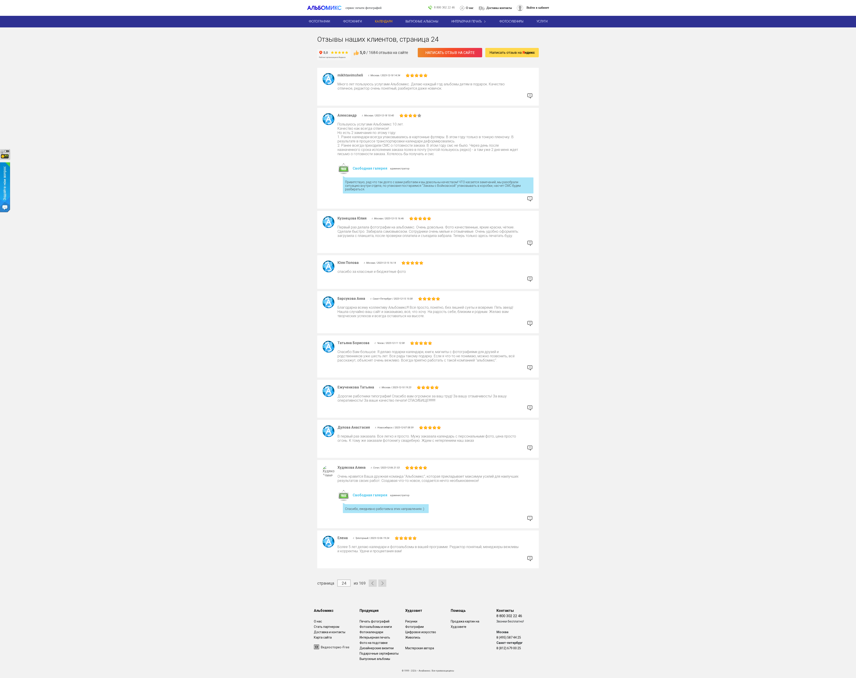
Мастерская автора (419, 648)
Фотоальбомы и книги (376, 627)
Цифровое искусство (420, 632)
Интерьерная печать (375, 637)
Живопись (412, 637)
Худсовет (413, 610)
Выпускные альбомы (375, 659)
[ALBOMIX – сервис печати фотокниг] (326, 8)
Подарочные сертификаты (379, 653)
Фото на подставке (374, 643)
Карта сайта (323, 637)
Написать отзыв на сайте (450, 53)
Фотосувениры (511, 21)
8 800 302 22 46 (444, 7)
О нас (469, 8)
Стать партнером (326, 627)
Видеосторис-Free (335, 647)
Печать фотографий (374, 621)
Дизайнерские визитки (377, 648)
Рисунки (411, 621)
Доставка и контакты (329, 632)
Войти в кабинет (538, 7)
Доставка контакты (499, 8)
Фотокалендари (371, 632)
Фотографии (414, 627)
